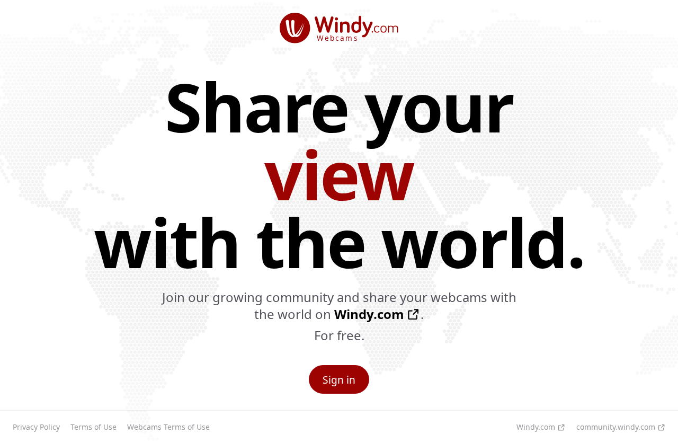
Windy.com (369, 314)
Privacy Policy (36, 427)
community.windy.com (615, 427)
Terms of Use (93, 427)
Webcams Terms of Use (168, 427)
